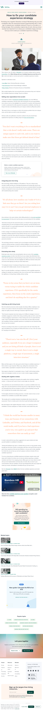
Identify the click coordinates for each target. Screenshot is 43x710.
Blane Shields (5, 87)
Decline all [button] (38, 706)
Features (3, 667)
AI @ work (9, 619)
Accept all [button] (31, 706)
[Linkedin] (21, 45)
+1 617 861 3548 (35, 664)
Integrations (3, 673)
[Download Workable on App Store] (32, 674)
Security (2, 676)
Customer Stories (16, 543)
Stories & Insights (14, 12)
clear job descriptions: (29, 117)
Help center (10, 665)
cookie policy (17, 708)
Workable (19, 72)
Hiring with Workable (9, 543)
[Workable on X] (35, 671)
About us (16, 665)
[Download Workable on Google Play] (32, 678)
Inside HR (9, 12)
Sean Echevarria (6, 85)
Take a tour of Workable (10, 173)
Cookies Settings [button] (24, 706)
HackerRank (4, 74)
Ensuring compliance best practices (21, 629)
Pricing (2, 665)
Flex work (33, 619)
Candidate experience (23, 12)
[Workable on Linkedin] (28, 671)
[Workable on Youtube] (33, 671)
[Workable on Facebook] (30, 671)
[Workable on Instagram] (38, 671)
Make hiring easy (21, 522)
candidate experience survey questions (19, 494)
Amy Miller (4, 83)
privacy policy (23, 697)
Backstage (17, 671)
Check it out (21, 3)
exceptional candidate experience (20, 99)
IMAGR (15, 469)
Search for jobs (11, 675)
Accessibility (17, 673)
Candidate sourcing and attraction (21, 619)
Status (16, 676)
